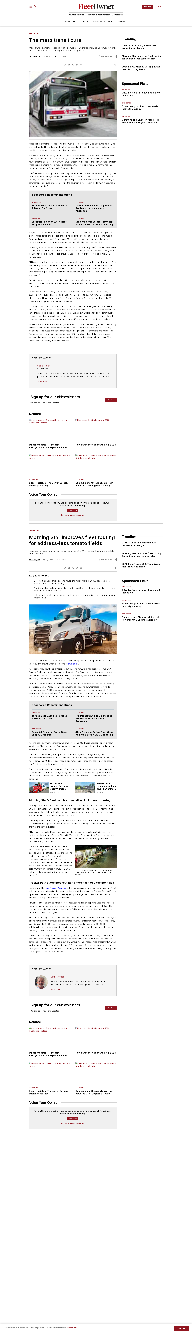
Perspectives (99, 21)
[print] (115, 64)
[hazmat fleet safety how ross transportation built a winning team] (39, 787)
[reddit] (77, 64)
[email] (81, 64)
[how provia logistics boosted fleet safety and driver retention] (85, 787)
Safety (111, 21)
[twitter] (73, 64)
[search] (35, 6)
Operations (70, 21)
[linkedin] (69, 64)
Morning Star (72, 664)
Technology (83, 21)
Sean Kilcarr (34, 56)
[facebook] (65, 64)
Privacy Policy (72, 1328)
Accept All (181, 1328)
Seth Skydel (34, 559)
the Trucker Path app (56, 888)
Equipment (122, 21)
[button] (30, 6)
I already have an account (72, 515)
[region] (96, 1328)
